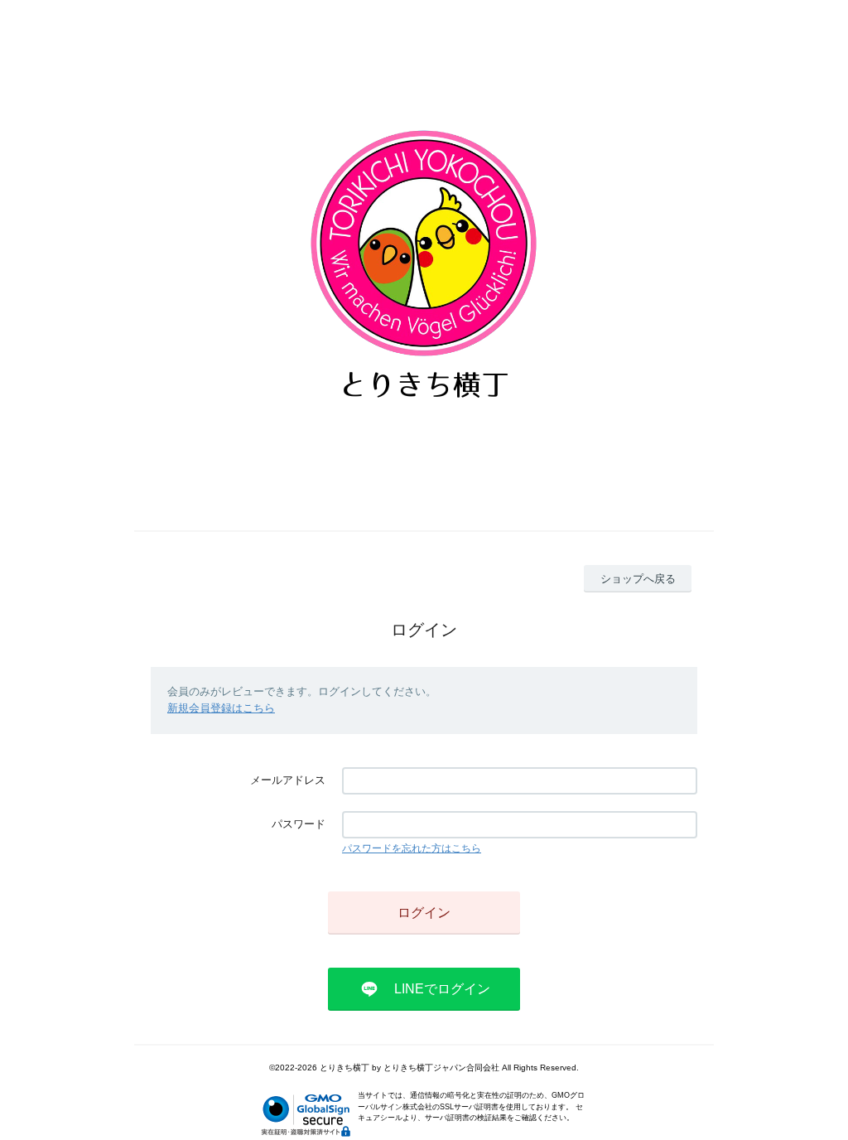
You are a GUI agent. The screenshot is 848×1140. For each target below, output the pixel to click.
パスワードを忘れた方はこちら (411, 848)
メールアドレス (287, 780)
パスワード (298, 824)
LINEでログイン (442, 989)
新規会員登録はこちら (221, 708)
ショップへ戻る (638, 578)
